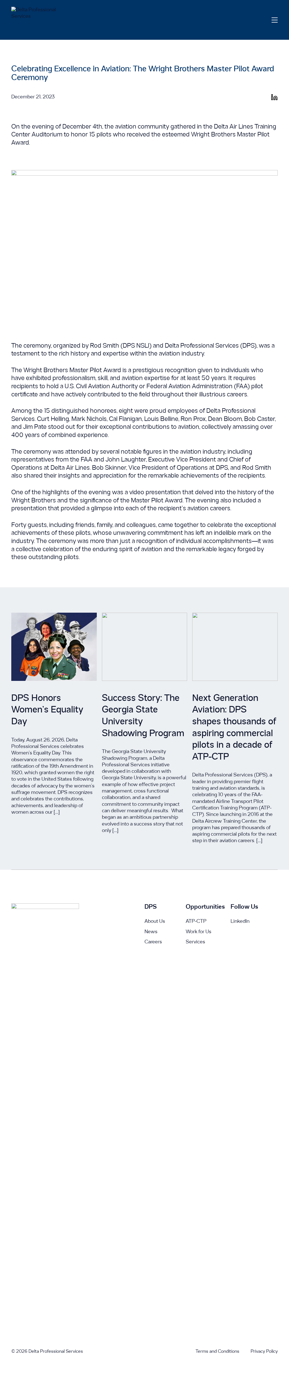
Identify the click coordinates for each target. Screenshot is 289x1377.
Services (195, 942)
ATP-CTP (196, 921)
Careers (153, 942)
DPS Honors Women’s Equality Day (47, 710)
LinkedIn (240, 921)
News (150, 932)
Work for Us (198, 932)
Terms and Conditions (217, 1351)
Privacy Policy (264, 1351)
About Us (154, 921)
